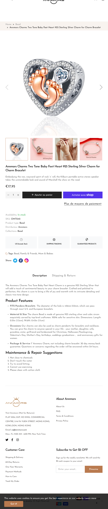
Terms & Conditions (65, 416)
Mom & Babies (45, 254)
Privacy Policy (62, 421)
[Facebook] (12, 440)
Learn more (90, 498)
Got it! (14, 504)
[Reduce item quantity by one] (8, 195)
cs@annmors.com (19, 430)
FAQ (58, 411)
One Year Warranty (14, 467)
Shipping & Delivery (14, 457)
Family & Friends (28, 254)
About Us (60, 407)
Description (39, 275)
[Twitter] (6, 440)
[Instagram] (17, 440)
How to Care (11, 476)
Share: (8, 260)
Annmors (22, 227)
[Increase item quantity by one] (18, 195)
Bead (22, 223)
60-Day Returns (12, 462)
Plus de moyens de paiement (83, 204)
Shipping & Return (64, 275)
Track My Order (12, 481)
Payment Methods (13, 472)
